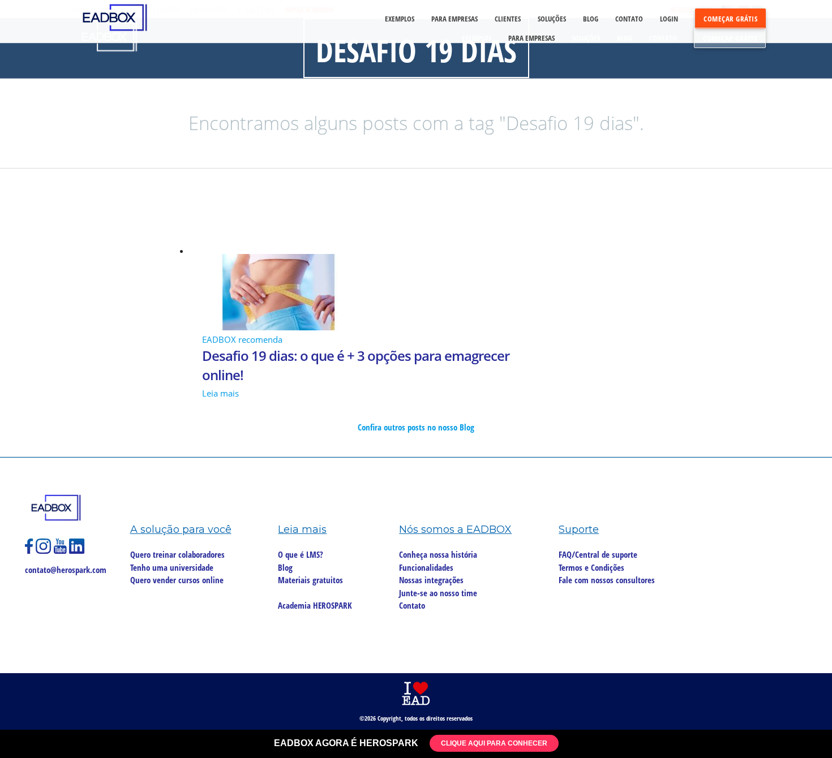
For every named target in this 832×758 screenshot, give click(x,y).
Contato (663, 38)
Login (669, 19)
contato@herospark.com (65, 569)
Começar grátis (730, 38)
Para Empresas (531, 38)
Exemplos (476, 38)
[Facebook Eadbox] (30, 551)
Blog (624, 38)
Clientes (508, 19)
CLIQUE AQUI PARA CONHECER (494, 743)
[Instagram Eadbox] (45, 551)
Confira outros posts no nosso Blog (416, 427)
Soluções (586, 38)
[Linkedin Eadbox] (77, 551)
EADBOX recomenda (242, 339)
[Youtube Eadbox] (61, 551)
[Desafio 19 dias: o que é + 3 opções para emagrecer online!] (416, 294)
